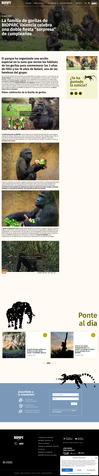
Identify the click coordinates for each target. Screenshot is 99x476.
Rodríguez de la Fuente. (8, 141)
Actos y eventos (44, 443)
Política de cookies (72, 473)
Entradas (28, 3)
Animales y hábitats (66, 3)
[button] (96, 457)
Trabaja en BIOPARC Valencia (48, 446)
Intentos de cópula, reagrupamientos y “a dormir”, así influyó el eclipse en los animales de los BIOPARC (84, 349)
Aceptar (67, 470)
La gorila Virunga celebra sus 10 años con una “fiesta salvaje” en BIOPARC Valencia (36, 351)
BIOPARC (78, 3)
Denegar (79, 470)
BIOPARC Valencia (44, 440)
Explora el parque (39, 3)
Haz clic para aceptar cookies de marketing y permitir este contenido (30, 113)
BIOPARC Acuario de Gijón (47, 455)
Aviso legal (88, 473)
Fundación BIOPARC (42, 235)
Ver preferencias (91, 470)
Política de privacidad (80, 473)
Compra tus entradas (45, 437)
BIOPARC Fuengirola (45, 452)
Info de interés (52, 3)
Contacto (41, 449)
